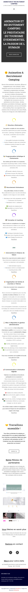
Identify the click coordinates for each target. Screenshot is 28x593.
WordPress (18, 588)
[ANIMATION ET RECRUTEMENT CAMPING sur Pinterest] (17, 552)
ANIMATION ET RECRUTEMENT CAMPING (14, 3)
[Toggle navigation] (14, 9)
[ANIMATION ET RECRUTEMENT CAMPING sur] (14, 553)
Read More (14, 239)
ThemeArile (16, 590)
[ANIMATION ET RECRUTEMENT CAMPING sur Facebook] (10, 552)
